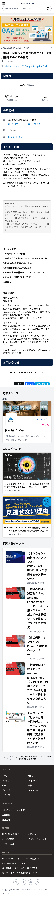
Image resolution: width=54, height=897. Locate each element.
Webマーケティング (14, 66)
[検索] (48, 8)
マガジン (6, 780)
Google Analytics (33, 66)
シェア (30, 384)
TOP (4, 758)
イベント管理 (8, 843)
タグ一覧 (6, 795)
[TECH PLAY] (28, 3)
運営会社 (6, 819)
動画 (4, 785)
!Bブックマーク (42, 384)
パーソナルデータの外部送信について (20, 873)
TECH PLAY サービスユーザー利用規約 (20, 858)
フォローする (41, 419)
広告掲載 (6, 814)
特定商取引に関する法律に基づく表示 (20, 868)
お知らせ (32, 834)
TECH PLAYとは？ (10, 834)
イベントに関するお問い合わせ (29, 372)
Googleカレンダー (18, 123)
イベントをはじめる (37, 839)
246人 (45, 425)
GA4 (45, 66)
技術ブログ (33, 780)
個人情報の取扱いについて (14, 863)
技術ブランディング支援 (13, 809)
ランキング (33, 790)
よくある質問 (8, 839)
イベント (11, 757)
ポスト (20, 384)
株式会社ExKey (15, 137)
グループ (6, 790)
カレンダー (33, 775)
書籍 (30, 785)
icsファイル (35, 123)
